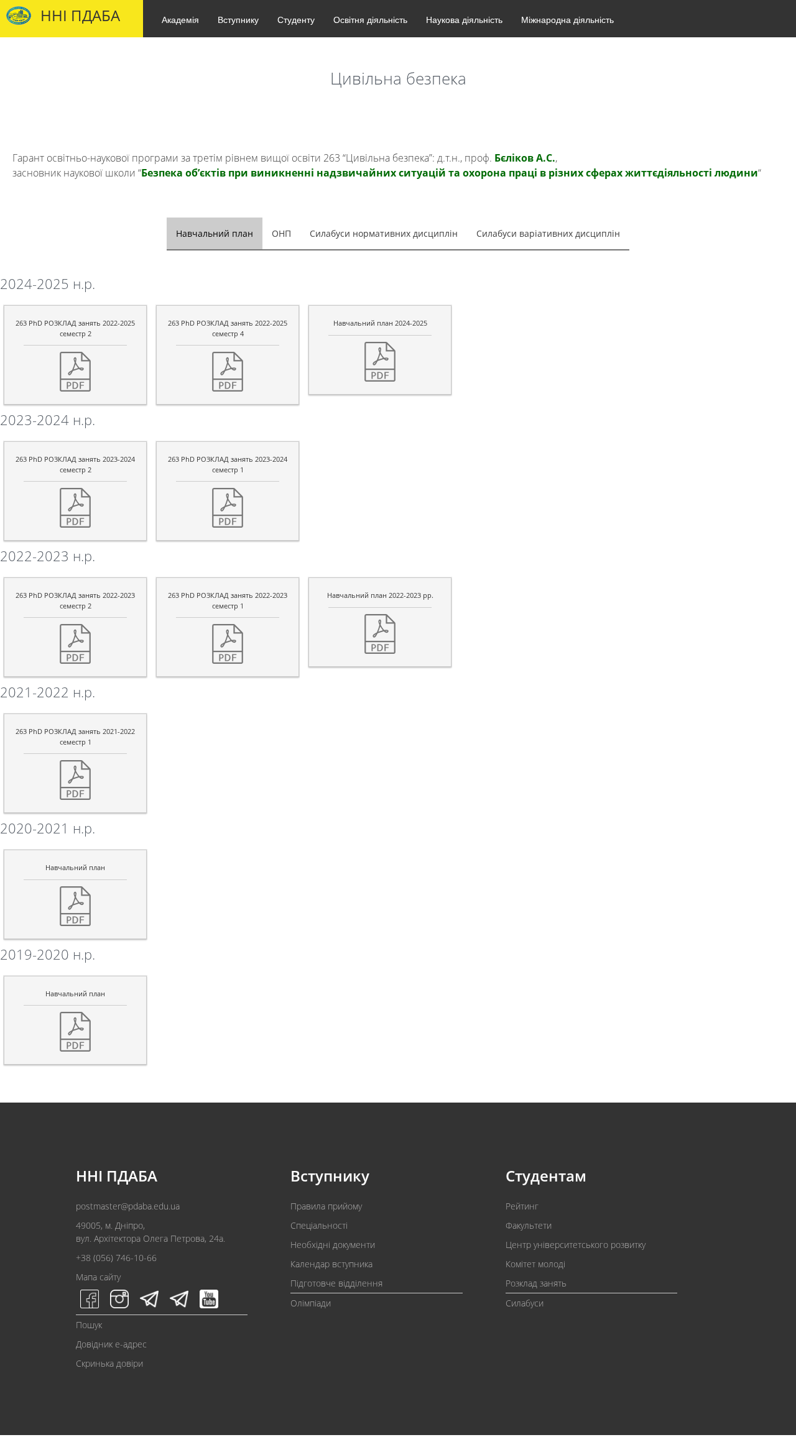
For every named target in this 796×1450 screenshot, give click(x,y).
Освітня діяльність (370, 19)
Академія (180, 19)
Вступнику (238, 19)
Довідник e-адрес (111, 1344)
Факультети (529, 1225)
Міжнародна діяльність (567, 19)
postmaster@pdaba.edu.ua (128, 1206)
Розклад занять (536, 1283)
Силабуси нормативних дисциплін (384, 233)
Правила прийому (326, 1206)
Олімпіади (310, 1303)
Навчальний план (214, 233)
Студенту (296, 19)
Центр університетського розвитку (576, 1244)
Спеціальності (319, 1225)
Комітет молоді (535, 1264)
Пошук (89, 1325)
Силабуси (525, 1303)
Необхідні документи (332, 1244)
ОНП (281, 233)
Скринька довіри (109, 1363)
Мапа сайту (98, 1277)
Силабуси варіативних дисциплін (548, 233)
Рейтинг (522, 1206)
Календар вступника (331, 1264)
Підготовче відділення (336, 1283)
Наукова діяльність (464, 19)
